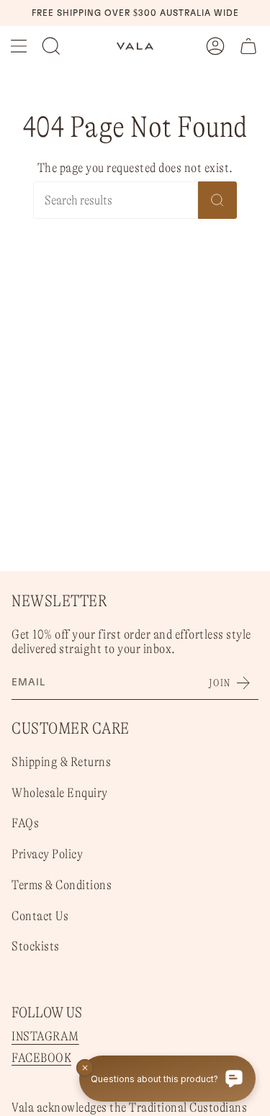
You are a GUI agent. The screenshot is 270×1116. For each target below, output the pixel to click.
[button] (51, 46)
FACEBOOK (41, 1057)
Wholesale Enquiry (60, 793)
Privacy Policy (47, 854)
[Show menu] (19, 46)
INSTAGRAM (45, 1036)
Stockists (36, 946)
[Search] (217, 200)
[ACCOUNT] (215, 46)
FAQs (25, 823)
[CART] (248, 46)
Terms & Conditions (62, 885)
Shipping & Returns (61, 762)
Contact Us (40, 916)
